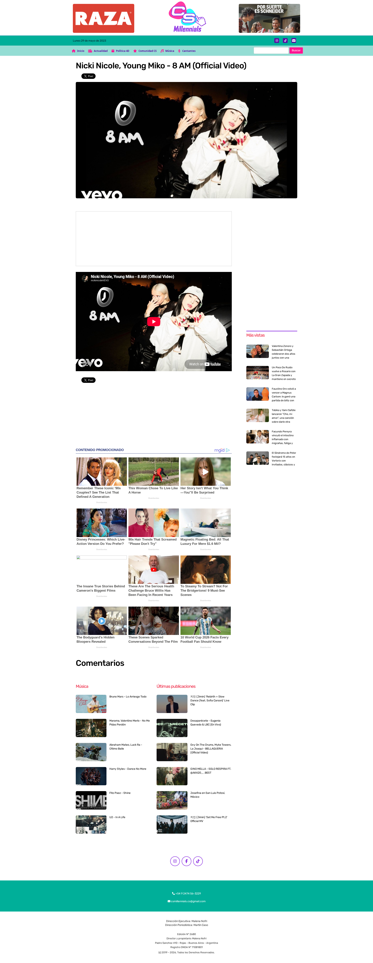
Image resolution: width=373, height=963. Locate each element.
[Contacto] (293, 40)
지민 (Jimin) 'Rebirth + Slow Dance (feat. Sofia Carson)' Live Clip (209, 700)
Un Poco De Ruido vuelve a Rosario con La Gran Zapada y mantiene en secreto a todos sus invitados (284, 375)
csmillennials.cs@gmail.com (188, 901)
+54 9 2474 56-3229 (188, 893)
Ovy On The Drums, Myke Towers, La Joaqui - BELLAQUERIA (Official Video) (210, 748)
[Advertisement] (154, 239)
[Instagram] (276, 40)
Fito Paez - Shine (120, 793)
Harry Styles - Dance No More (127, 769)
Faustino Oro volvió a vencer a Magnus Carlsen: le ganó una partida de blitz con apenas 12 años (284, 396)
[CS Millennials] (186, 17)
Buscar (296, 50)
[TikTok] (285, 40)
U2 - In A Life (117, 817)
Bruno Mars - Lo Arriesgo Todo (127, 696)
